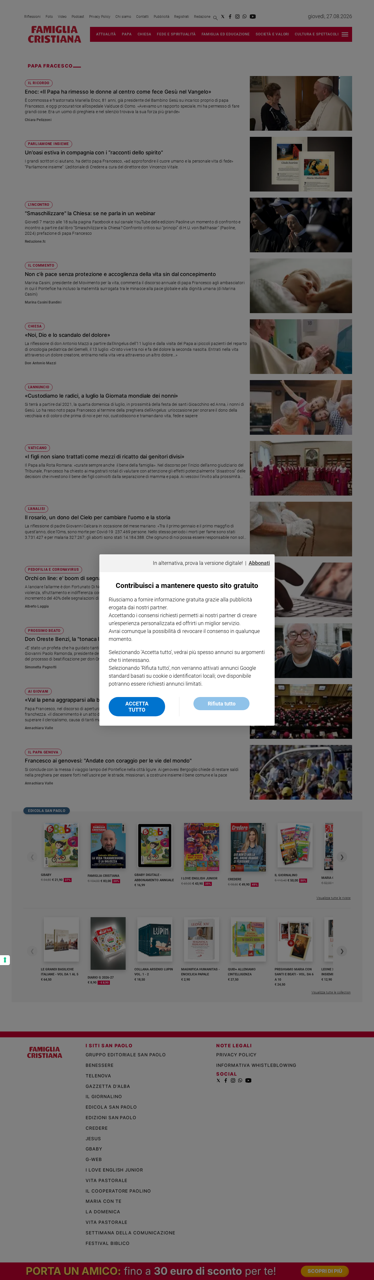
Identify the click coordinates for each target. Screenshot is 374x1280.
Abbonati (259, 563)
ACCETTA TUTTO (136, 707)
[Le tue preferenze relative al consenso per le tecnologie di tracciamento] (5, 960)
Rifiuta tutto (222, 704)
